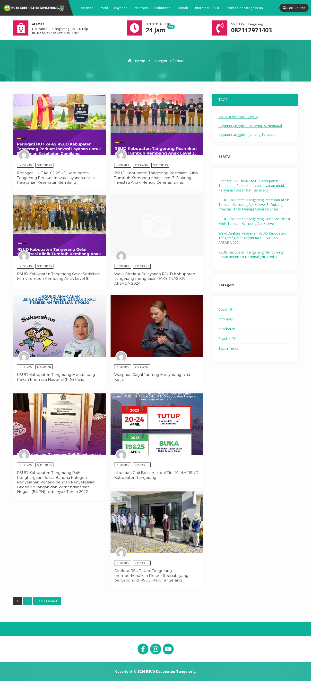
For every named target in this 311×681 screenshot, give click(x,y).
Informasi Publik (206, 8)
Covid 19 (225, 309)
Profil (104, 8)
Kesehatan (141, 165)
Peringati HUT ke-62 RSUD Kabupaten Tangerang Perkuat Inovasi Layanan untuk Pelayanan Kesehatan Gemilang (56, 178)
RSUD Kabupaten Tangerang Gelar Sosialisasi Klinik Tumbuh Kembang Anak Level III (58, 276)
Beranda (86, 8)
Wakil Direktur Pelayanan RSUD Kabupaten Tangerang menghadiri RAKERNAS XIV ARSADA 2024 (154, 279)
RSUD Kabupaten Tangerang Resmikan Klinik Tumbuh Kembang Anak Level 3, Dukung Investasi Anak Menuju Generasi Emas (156, 178)
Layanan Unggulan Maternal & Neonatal (250, 125)
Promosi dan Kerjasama (244, 8)
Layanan (120, 8)
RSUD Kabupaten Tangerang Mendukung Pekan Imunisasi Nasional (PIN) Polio (56, 377)
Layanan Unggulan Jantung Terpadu (246, 134)
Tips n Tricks (228, 348)
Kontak (182, 8)
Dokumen (162, 8)
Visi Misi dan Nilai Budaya (238, 117)
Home (139, 60)
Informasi (141, 8)
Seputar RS (44, 165)
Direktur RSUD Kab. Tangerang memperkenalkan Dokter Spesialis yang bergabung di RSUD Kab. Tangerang (151, 575)
